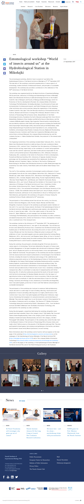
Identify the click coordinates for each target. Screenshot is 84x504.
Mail (58, 457)
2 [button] (42, 390)
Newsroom (51, 2)
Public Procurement (35, 457)
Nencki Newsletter (62, 460)
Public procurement (29, 2)
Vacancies (44, 2)
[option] (42, 374)
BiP (77, 3)
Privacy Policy (34, 466)
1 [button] (41, 390)
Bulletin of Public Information (39, 463)
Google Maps (13, 471)
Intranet (58, 2)
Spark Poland (63, 6)
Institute (23, 6)
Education (48, 6)
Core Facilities (39, 6)
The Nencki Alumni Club (37, 469)
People (38, 2)
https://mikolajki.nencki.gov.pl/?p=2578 (21, 338)
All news (22, 401)
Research (30, 6)
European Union (66, 3)
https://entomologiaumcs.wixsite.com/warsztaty (37, 334)
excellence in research (74, 2)
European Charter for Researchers (40, 460)
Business (55, 6)
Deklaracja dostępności (64, 463)
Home (20, 2)
